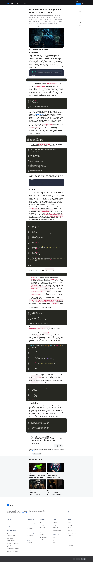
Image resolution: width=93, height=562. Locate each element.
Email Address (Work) (36, 443)
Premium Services (30, 535)
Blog (40, 522)
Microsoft (54, 539)
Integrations (56, 534)
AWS (54, 537)
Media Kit (70, 530)
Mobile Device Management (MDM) (13, 537)
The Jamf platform (11, 530)
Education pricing (31, 523)
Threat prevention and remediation (13, 546)
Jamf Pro (54, 520)
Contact (69, 522)
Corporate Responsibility (72, 533)
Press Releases (71, 525)
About (69, 519)
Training (29, 540)
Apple (54, 535)
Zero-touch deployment (11, 535)
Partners (42, 532)
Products (55, 519)
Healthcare (9, 526)
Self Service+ (9, 541)
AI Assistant (9, 533)
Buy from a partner (43, 537)
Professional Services (32, 533)
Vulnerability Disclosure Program (73, 537)
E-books (41, 524)
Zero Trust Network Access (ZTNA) (13, 549)
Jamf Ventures (70, 535)
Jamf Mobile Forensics (57, 530)
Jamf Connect (55, 525)
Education (9, 523)
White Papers (42, 527)
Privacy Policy (33, 450)
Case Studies (42, 525)
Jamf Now (55, 522)
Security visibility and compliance (13, 551)
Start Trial (78, 3)
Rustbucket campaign (39, 114)
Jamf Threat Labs (37, 453)
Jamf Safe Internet (56, 528)
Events (41, 520)
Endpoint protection (10, 545)
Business (9, 519)
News (69, 524)
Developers (42, 540)
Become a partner (43, 535)
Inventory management (11, 540)
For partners (42, 534)
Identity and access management (13, 543)
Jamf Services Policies (31, 537)
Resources (42, 519)
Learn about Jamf (24, 512)
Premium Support (30, 528)
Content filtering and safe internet (13, 548)
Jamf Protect (55, 527)
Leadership (70, 520)
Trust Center (70, 532)
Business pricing (30, 519)
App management (10, 538)
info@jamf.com (73, 511)
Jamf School (55, 524)
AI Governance (9, 532)
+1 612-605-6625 (62, 511)
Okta (54, 542)
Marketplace (42, 539)
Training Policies (29, 542)
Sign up (58, 446)
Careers (69, 527)
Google (54, 540)
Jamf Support (30, 526)
